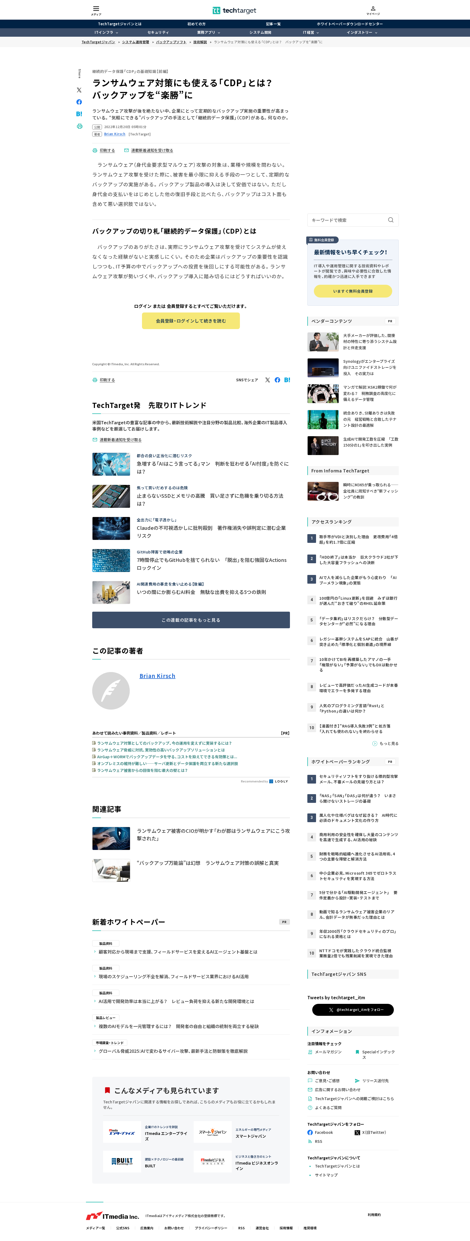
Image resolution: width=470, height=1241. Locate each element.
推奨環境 (310, 1227)
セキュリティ (158, 32)
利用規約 (374, 1214)
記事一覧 (273, 23)
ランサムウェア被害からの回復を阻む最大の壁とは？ (142, 770)
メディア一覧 (95, 1227)
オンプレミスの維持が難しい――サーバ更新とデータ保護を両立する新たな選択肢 (167, 763)
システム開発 (260, 32)
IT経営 (308, 32)
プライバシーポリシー (211, 1227)
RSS (241, 1227)
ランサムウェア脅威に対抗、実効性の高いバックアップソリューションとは (161, 750)
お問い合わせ (174, 1227)
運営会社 (262, 1227)
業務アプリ (206, 32)
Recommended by (254, 781)
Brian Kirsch (158, 676)
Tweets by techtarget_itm (336, 997)
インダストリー (360, 32)
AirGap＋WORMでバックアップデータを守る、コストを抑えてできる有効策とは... (167, 756)
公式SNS (122, 1227)
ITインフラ (104, 32)
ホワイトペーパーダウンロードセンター (350, 23)
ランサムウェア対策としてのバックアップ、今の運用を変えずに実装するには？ (164, 743)
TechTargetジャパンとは (120, 23)
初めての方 (196, 23)
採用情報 (286, 1227)
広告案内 (146, 1227)
